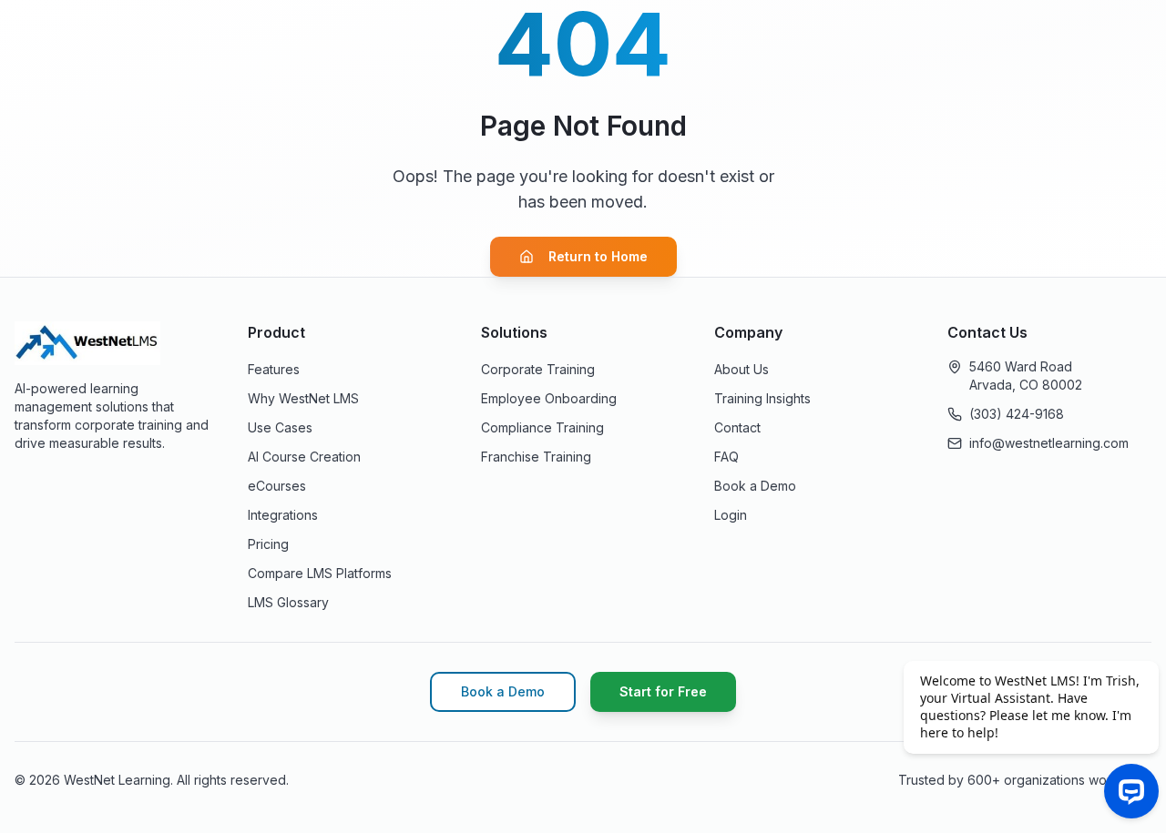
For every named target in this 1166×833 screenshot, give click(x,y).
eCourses (277, 485)
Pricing (268, 544)
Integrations (283, 515)
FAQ (726, 456)
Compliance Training (542, 427)
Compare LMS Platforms (320, 573)
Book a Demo (755, 485)
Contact (737, 427)
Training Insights (762, 398)
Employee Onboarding (549, 398)
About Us (741, 369)
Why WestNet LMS (303, 398)
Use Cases (280, 427)
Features (274, 369)
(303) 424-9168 (1016, 414)
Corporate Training (538, 369)
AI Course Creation (304, 456)
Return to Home (598, 256)
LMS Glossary (288, 602)
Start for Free (663, 691)
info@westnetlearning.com (1049, 443)
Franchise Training (536, 456)
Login (730, 515)
